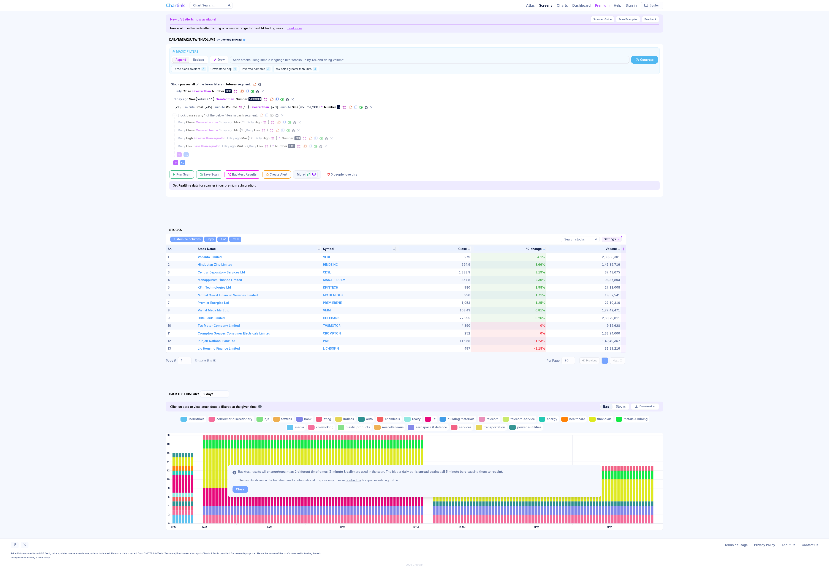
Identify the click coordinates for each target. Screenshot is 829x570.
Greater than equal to (209, 138)
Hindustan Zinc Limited (215, 264)
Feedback (650, 19)
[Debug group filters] (259, 84)
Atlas (530, 5)
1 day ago (181, 99)
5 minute (188, 107)
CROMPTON (332, 333)
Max (237, 122)
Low (257, 130)
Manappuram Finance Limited (220, 280)
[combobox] (184, 360)
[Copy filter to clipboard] (242, 91)
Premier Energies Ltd (213, 303)
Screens (545, 5)
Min (237, 130)
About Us (788, 545)
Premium (602, 5)
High (258, 122)
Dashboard (581, 5)
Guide (602, 19)
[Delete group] (282, 115)
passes (185, 84)
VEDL (327, 257)
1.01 (291, 146)
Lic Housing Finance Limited (219, 348)
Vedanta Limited (210, 257)
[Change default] (235, 91)
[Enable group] (271, 115)
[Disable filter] (252, 91)
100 (228, 91)
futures (231, 84)
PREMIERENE (332, 303)
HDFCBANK (331, 318)
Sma (192, 99)
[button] (258, 249)
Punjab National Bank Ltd (216, 341)
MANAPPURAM (334, 280)
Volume (231, 107)
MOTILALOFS (333, 295)
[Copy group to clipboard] (254, 84)
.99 (297, 138)
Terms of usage (736, 545)
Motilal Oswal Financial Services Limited (228, 295)
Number (218, 91)
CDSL (327, 272)
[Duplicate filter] (247, 91)
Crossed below (207, 130)
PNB (326, 341)
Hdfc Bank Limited (211, 318)
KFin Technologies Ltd (214, 287)
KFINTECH (330, 287)
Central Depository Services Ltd (221, 272)
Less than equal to (207, 146)
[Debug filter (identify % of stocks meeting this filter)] (257, 91)
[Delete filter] (262, 91)
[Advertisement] (414, 207)
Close (187, 91)
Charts (562, 5)
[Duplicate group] (266, 115)
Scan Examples (628, 19)
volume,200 (309, 107)
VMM (327, 310)
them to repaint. (491, 471)
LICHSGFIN (331, 348)
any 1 (202, 115)
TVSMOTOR (331, 325)
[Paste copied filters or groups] (186, 154)
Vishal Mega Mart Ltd (213, 310)
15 (245, 107)
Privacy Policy (764, 545)
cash (240, 115)
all (193, 84)
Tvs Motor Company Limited (219, 325)
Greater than (201, 91)
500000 (255, 99)
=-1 (274, 107)
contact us (353, 480)
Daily (178, 91)
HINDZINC (330, 264)
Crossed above (207, 122)
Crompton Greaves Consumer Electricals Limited (234, 333)
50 (251, 138)
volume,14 (205, 99)
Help (617, 5)
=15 (178, 107)
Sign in (631, 5)
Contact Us (810, 545)
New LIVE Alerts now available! (193, 19)
